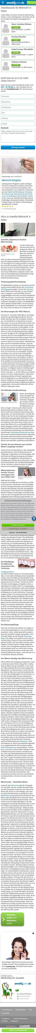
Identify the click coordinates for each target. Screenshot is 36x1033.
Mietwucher (15, 785)
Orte (30, 1010)
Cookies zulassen (18, 525)
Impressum (6, 1018)
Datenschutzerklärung (20, 1018)
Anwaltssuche (7, 1010)
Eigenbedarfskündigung (16, 192)
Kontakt (16, 27)
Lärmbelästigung (11, 196)
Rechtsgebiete (21, 1010)
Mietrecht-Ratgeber (11, 180)
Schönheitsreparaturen (9, 747)
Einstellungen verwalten (18, 529)
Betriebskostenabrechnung (20, 432)
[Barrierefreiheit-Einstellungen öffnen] (34, 518)
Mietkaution (23, 741)
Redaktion (15, 1021)
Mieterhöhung (19, 194)
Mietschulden (23, 196)
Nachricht (4, 128)
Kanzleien (6, 1013)
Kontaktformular (10, 966)
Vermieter (30, 289)
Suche (33, 3)
